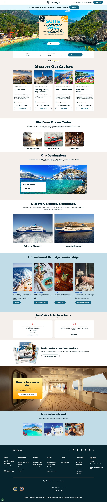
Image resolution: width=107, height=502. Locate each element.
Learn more (27, 188)
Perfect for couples (53, 148)
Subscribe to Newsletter (27, 394)
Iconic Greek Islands (8, 465)
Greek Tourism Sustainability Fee (96, 468)
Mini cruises (78, 473)
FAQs (62, 490)
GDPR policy (72, 497)
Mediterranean (21, 460)
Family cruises (79, 464)
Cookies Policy (65, 497)
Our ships (49, 460)
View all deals (64, 460)
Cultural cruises (79, 468)
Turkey (19, 471)
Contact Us (56, 490)
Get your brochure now (50, 356)
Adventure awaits (74, 148)
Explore (74, 7)
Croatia (20, 464)
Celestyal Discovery (51, 462)
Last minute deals (65, 462)
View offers (53, 43)
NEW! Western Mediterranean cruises (9, 471)
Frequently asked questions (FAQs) (96, 464)
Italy (19, 466)
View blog (92, 461)
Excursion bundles (37, 466)
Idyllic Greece (7, 463)
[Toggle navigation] (4, 2)
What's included (50, 466)
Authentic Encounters (37, 462)
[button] (19, 102)
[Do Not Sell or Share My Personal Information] (2, 499)
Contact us (74, 334)
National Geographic (37, 464)
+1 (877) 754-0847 (88, 2)
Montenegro (21, 468)
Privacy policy (79, 497)
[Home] (53, 2)
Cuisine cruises (79, 471)
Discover (32, 249)
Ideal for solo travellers (33, 148)
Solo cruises (78, 460)
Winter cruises (79, 462)
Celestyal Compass (60, 480)
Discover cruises (75, 54)
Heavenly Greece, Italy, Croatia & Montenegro (9, 461)
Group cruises (79, 466)
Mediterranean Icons (8, 467)
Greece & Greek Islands (23, 462)
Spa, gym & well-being (51, 471)
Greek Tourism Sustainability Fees (54, 497)
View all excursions (37, 460)
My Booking (77, 2)
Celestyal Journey (51, 464)
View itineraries (22, 108)
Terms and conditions (41, 497)
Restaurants (49, 468)
